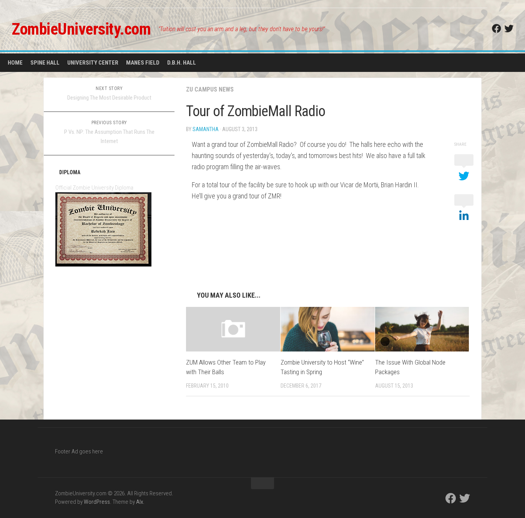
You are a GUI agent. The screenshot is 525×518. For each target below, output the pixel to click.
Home (15, 62)
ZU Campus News (210, 89)
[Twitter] (508, 28)
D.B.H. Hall (181, 62)
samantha (206, 129)
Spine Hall (45, 62)
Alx (139, 501)
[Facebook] (496, 28)
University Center (92, 62)
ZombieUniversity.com (81, 29)
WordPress (97, 501)
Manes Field (142, 62)
